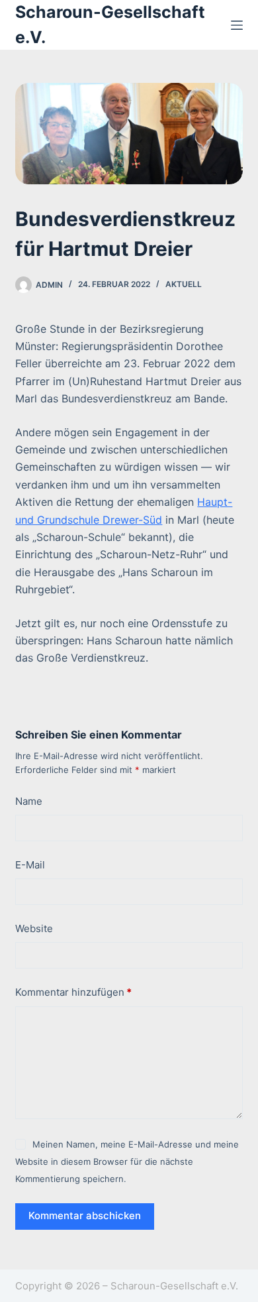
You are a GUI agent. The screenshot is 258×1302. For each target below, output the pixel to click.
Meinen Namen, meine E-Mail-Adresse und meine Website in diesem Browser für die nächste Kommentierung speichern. (126, 1162)
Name (28, 801)
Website (34, 928)
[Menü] (237, 25)
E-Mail (30, 864)
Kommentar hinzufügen (73, 992)
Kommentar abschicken (84, 1215)
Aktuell (183, 284)
